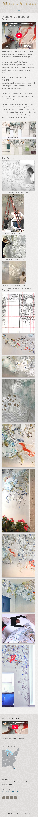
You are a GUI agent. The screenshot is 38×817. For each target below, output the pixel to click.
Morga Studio (19, 3)
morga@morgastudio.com (10, 791)
